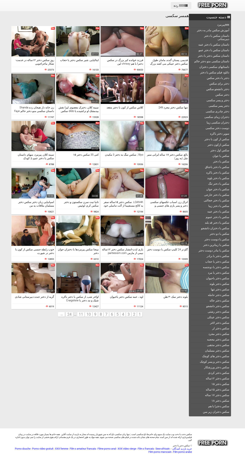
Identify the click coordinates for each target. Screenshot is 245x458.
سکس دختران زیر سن (216, 411)
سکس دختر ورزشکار (216, 367)
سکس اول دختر (219, 150)
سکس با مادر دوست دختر (214, 250)
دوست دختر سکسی (217, 128)
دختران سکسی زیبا (218, 122)
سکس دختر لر (220, 328)
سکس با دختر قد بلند (217, 222)
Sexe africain (163, 448)
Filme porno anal (107, 448)
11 (81, 314)
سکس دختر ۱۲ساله (217, 378)
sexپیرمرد (223, 24)
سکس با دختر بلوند (218, 178)
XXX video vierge (127, 448)
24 (69, 314)
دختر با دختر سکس (218, 78)
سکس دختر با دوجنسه (216, 267)
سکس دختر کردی (218, 373)
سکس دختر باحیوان (217, 278)
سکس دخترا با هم (218, 406)
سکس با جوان (221, 156)
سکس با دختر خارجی (216, 195)
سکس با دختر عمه (218, 211)
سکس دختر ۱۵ (220, 384)
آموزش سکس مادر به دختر (213, 30)
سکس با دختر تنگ (218, 183)
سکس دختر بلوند (219, 284)
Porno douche (22, 448)
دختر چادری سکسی (217, 111)
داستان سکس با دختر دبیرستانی (216, 37)
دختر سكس (222, 94)
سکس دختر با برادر (218, 256)
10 (88, 314)
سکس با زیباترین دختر (216, 245)
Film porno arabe (182, 451)
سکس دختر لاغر (219, 322)
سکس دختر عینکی (218, 317)
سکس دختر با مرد (218, 272)
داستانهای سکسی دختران (214, 67)
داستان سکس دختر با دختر (213, 55)
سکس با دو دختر (219, 233)
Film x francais (146, 448)
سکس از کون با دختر (216, 139)
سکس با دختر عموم (217, 217)
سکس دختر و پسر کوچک (214, 361)
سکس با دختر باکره (217, 172)
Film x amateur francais (83, 448)
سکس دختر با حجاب (217, 261)
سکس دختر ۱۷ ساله (217, 395)
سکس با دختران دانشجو (215, 228)
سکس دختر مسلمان (217, 350)
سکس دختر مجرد (218, 334)
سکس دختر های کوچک (215, 356)
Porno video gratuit (42, 448)
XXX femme (61, 448)
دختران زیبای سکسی (216, 117)
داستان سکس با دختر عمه (213, 44)
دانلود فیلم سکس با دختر (214, 72)
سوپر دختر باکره (219, 133)
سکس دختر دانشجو (217, 306)
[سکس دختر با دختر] (213, 7)
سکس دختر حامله (218, 295)
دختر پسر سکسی (219, 106)
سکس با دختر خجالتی (216, 200)
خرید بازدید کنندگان (182, 448)
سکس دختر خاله (219, 300)
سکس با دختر (221, 161)
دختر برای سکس (219, 83)
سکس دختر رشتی (218, 311)
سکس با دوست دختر (216, 239)
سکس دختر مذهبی (218, 345)
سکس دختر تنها (220, 289)
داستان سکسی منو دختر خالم (211, 61)
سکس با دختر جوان (217, 189)
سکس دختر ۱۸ (220, 400)
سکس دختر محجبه (218, 339)
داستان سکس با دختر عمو (214, 50)
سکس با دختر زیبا (218, 206)
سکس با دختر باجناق (217, 167)
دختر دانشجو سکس (217, 89)
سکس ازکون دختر (218, 144)
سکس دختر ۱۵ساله (217, 389)
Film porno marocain (160, 451)
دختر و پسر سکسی (217, 100)
